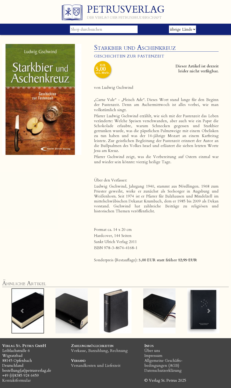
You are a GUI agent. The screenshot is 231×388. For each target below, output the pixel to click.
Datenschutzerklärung (163, 370)
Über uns (152, 350)
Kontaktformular (16, 380)
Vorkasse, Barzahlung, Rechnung (99, 350)
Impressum (153, 355)
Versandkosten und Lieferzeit (95, 365)
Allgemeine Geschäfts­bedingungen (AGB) (163, 363)
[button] (22, 310)
